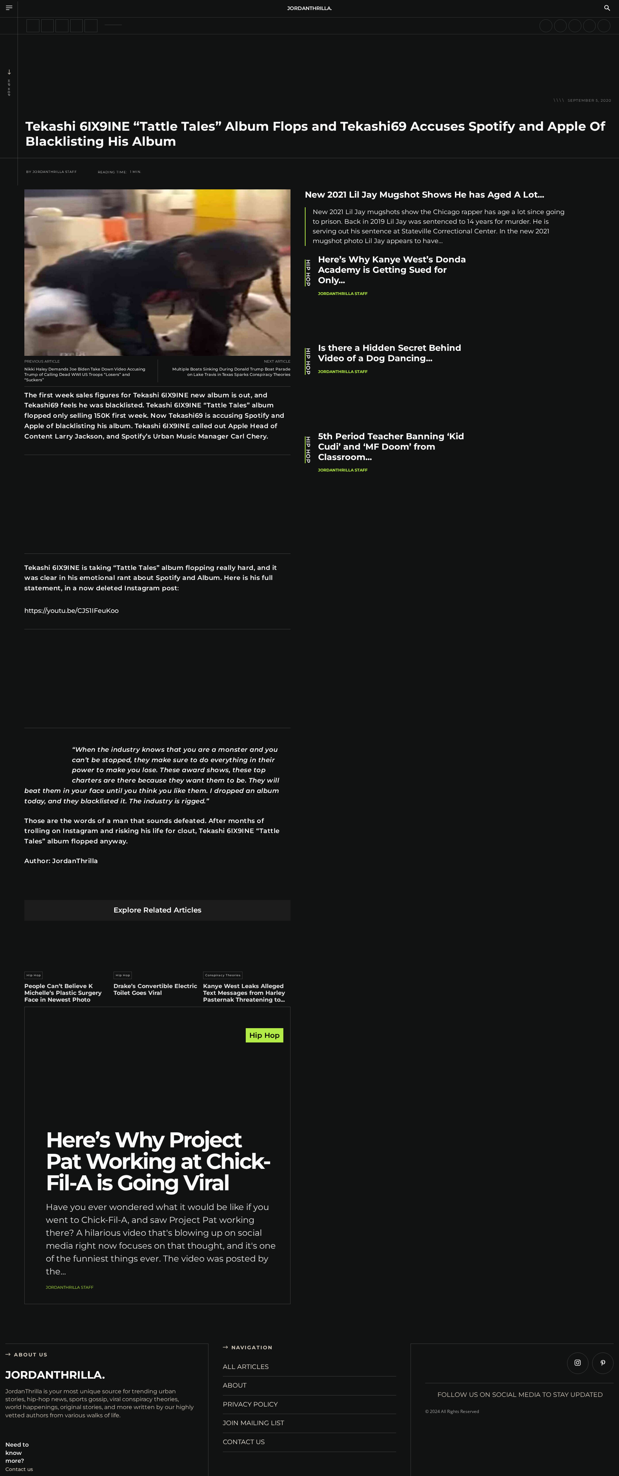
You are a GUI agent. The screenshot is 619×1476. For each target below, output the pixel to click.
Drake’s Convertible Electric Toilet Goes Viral (155, 989)
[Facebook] (90, 888)
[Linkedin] (140, 888)
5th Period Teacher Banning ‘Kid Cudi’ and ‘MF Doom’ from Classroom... (391, 446)
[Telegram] (191, 888)
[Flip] (208, 888)
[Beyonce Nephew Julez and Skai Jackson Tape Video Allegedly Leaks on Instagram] (590, 26)
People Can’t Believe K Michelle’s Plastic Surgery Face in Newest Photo (63, 993)
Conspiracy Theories (223, 975)
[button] (607, 8)
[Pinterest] (123, 888)
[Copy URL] (224, 888)
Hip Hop (9, 88)
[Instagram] (578, 1363)
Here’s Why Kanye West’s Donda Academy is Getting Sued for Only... (392, 269)
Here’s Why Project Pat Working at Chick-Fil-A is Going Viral (158, 1161)
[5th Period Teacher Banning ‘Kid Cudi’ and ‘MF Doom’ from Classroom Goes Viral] (528, 471)
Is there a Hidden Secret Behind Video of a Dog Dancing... (389, 353)
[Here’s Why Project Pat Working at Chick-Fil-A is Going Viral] (157, 1080)
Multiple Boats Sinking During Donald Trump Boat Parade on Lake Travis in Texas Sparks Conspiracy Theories (231, 372)
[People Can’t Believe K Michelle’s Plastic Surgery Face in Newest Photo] (68, 944)
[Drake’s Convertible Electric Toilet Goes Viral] (157, 944)
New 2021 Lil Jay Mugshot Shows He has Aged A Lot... (424, 194)
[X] (107, 888)
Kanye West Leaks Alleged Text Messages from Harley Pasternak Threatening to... (244, 993)
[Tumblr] (174, 888)
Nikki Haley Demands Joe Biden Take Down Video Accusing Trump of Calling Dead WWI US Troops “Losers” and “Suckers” (84, 374)
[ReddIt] (157, 888)
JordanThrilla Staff (55, 172)
